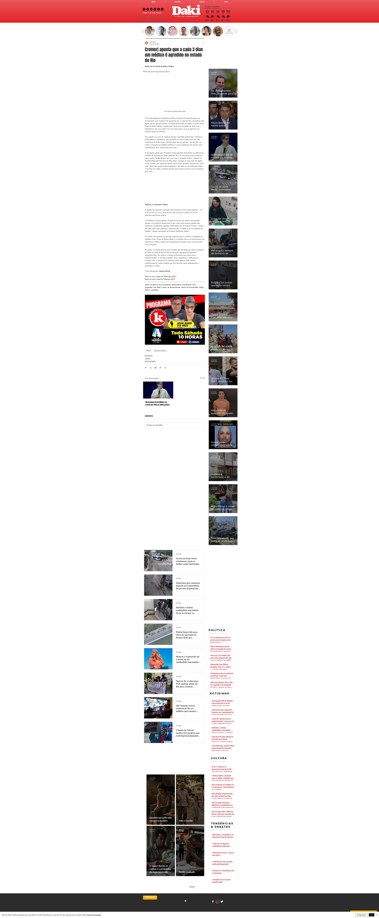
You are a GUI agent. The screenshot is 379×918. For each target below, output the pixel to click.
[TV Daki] (151, 9)
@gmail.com (160, 20)
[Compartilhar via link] (160, 368)
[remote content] (175, 187)
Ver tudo (202, 378)
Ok (371, 915)
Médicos (148, 350)
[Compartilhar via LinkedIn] (155, 368)
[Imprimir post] (165, 368)
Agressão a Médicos (160, 350)
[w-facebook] (213, 901)
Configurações (361, 915)
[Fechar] (376, 914)
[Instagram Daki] (158, 9)
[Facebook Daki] (147, 9)
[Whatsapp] (162, 9)
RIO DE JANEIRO (150, 361)
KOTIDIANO (149, 356)
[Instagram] (217, 901)
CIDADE (147, 358)
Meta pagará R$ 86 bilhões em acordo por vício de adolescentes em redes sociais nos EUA (157, 403)
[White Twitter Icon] (222, 901)
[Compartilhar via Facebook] (146, 368)
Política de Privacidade (94, 915)
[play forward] (236, 31)
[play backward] (143, 31)
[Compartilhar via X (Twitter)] (151, 368)
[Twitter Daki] (155, 9)
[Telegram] (144, 9)
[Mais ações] (204, 43)
